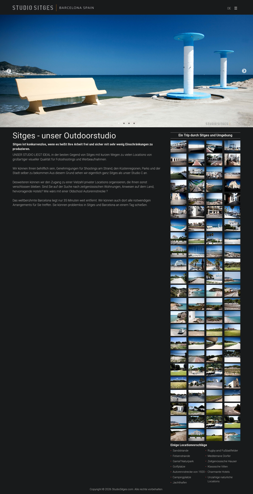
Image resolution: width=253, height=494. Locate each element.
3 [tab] (129, 123)
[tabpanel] (126, 71)
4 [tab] (134, 123)
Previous (8, 70)
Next (244, 70)
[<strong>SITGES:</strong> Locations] (178, 146)
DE (229, 8)
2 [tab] (123, 123)
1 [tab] (118, 123)
